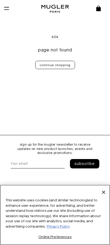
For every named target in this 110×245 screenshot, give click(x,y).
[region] (55, 215)
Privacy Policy (58, 226)
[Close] (103, 192)
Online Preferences (54, 237)
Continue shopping (55, 65)
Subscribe (84, 163)
